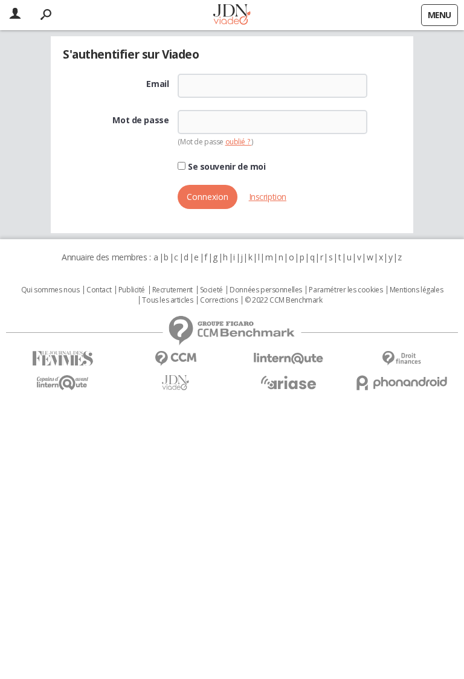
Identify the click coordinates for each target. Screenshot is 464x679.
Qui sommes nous (50, 290)
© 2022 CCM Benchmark (284, 300)
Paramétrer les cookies (345, 290)
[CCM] (175, 358)
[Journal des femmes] (62, 358)
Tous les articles (167, 300)
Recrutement (172, 290)
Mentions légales (416, 290)
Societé (211, 290)
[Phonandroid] (401, 382)
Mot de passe (140, 120)
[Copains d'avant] (62, 382)
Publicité (131, 290)
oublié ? (238, 142)
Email (157, 84)
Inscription (267, 196)
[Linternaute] (288, 358)
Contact (98, 290)
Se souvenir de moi (225, 166)
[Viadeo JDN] (175, 382)
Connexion (207, 196)
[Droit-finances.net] (401, 358)
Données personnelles (266, 290)
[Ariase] (288, 382)
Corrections (218, 300)
